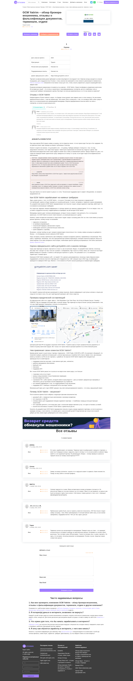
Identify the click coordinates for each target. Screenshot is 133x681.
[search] (38, 2)
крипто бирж (95, 608)
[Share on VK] (100, 34)
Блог (85, 2)
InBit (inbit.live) (44, 663)
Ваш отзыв (43, 555)
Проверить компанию (30, 34)
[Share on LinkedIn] (95, 34)
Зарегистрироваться (111, 2)
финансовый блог (66, 631)
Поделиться (86, 31)
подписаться (31, 676)
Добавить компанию (76, 2)
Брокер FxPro (79, 665)
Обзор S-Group (62, 658)
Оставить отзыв (73, 34)
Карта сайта (26, 649)
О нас (59, 2)
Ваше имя (43, 577)
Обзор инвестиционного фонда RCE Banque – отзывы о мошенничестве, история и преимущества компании (83, 654)
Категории (52, 2)
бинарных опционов (75, 608)
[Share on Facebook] (86, 34)
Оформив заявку (34, 624)
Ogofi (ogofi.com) (45, 660)
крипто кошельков (62, 610)
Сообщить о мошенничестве (49, 34)
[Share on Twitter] (90, 34)
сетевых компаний (50, 610)
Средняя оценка (26, 25)
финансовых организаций (36, 610)
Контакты (65, 2)
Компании (45, 2)
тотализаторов (86, 608)
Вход (100, 2)
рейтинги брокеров (63, 608)
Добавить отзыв (45, 550)
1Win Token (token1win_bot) (83, 668)
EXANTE (60, 650)
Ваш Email (43, 582)
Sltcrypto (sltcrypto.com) (47, 658)
